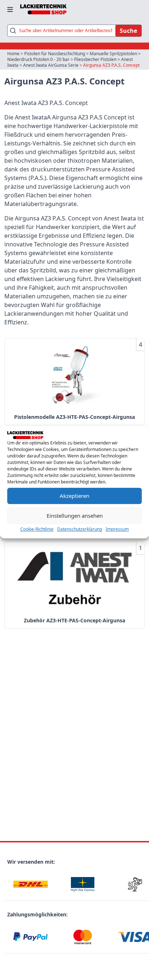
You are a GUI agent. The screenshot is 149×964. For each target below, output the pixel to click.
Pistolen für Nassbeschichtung (54, 54)
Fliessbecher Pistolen (95, 59)
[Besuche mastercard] (82, 937)
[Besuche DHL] (30, 884)
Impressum (117, 529)
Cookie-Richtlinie (37, 529)
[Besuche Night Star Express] (82, 884)
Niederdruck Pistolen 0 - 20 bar (38, 59)
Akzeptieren (74, 495)
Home (13, 54)
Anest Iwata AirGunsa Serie (50, 65)
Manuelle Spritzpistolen (113, 54)
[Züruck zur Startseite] (43, 9)
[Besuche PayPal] (30, 937)
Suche (128, 31)
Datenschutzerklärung (79, 529)
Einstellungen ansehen (75, 515)
